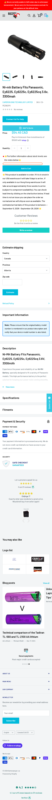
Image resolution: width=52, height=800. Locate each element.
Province (6, 265)
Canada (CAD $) (23, 732)
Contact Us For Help (15, 119)
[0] (39, 15)
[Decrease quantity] (14, 148)
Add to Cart (26, 168)
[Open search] (29, 15)
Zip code (6, 277)
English (6, 732)
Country (6, 253)
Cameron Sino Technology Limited (18, 102)
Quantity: (6, 148)
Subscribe (10, 720)
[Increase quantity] (28, 148)
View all (46, 583)
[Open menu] (4, 16)
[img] (26, 483)
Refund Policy (8, 303)
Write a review (26, 230)
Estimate (10, 292)
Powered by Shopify (10, 774)
